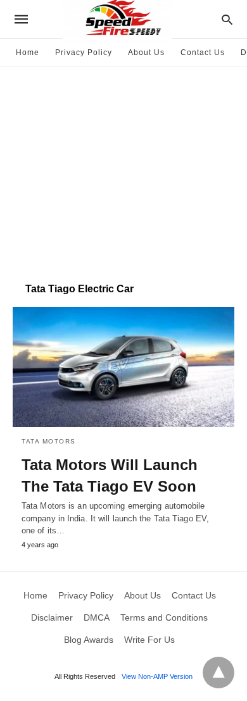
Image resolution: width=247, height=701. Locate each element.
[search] (227, 19)
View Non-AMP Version (157, 676)
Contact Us (202, 52)
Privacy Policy (83, 52)
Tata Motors (49, 441)
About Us (146, 52)
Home (27, 52)
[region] (123, 168)
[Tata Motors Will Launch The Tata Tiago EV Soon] (123, 367)
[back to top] (218, 672)
